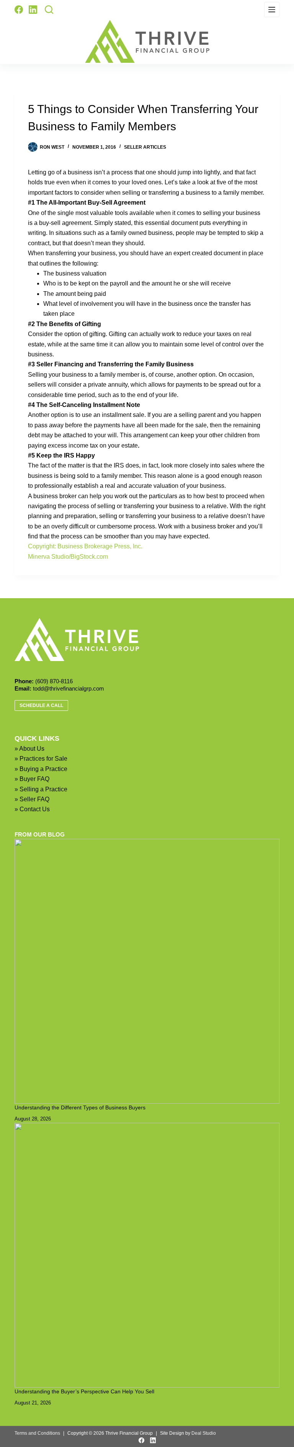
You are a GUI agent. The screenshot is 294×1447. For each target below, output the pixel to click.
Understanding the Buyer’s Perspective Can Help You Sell (84, 1391)
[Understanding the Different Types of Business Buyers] (147, 971)
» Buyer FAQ (32, 779)
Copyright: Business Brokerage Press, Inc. (85, 546)
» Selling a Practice (41, 789)
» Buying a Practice (41, 769)
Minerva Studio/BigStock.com (68, 556)
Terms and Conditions (37, 1433)
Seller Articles (145, 147)
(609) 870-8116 (54, 681)
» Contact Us (32, 809)
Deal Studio (203, 1433)
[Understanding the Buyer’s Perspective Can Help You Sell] (147, 1255)
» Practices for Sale (41, 758)
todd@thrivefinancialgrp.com (68, 688)
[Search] (49, 9)
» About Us (29, 748)
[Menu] (271, 9)
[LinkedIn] (33, 9)
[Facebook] (19, 9)
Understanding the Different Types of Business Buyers (80, 1107)
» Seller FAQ (32, 799)
